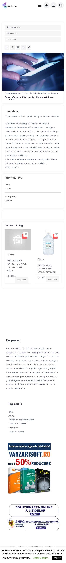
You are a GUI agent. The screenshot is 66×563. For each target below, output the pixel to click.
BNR (10, 412)
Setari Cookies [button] (40, 558)
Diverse (8, 200)
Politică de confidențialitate (21, 420)
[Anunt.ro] (9, 5)
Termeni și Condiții (17, 423)
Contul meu (14, 427)
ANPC (11, 416)
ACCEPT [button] (57, 558)
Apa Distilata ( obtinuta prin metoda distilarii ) (47, 268)
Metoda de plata (16, 431)
